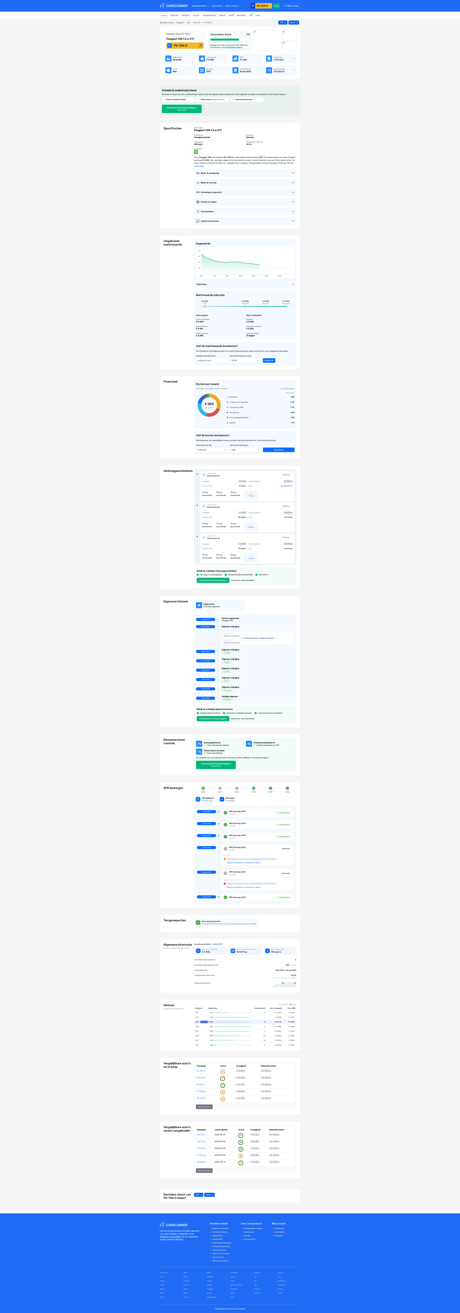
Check (276, 6)
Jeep (232, 1281)
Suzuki (280, 1293)
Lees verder (199, 166)
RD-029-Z (201, 1077)
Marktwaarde (186, 15)
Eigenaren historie (220, 1228)
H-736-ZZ (201, 1155)
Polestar (233, 1289)
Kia (255, 1281)
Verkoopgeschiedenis (209, 15)
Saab (162, 1293)
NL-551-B (201, 1071)
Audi (185, 1273)
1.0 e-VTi (196, 23)
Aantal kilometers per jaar (240, 356)
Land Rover (282, 1281)
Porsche (257, 1289)
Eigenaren (222, 15)
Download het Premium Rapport (182, 108)
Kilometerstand (241, 15)
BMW (209, 1273)
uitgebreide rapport (233, 47)
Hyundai (186, 1281)
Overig (258, 15)
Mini (255, 1285)
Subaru (256, 1293)
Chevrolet (234, 1273)
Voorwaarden (249, 1239)
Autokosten (217, 1239)
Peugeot (180, 23)
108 (188, 23)
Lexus (162, 1285)
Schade (231, 15)
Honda (162, 1281)
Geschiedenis (207, 211)
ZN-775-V (201, 1134)
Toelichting (201, 284)
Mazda (209, 1285)
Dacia (185, 1277)
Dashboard (279, 1228)
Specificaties (174, 15)
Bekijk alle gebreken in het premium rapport (244, 863)
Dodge (233, 1277)
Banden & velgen (209, 202)
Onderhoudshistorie (221, 1246)
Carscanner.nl (233, 1309)
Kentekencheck (199, 6)
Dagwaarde (217, 1235)
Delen (292, 22)
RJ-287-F (201, 1084)
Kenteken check (166, 23)
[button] (261, 417)
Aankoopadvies (219, 1250)
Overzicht (164, 15)
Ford (279, 1277)
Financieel (196, 15)
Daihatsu (210, 1277)
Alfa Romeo (164, 1273)
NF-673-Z (201, 1098)
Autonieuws (217, 6)
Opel (185, 1289)
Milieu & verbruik (208, 183)
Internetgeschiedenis (221, 1243)
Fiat (255, 1277)
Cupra (162, 1277)
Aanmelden (279, 1232)
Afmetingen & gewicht (211, 192)
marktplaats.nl (287, 486)
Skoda (209, 1293)
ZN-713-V (201, 1141)
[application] (245, 262)
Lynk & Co (187, 1285)
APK (250, 15)
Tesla (162, 1297)
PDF (281, 22)
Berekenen (269, 360)
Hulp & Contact (232, 6)
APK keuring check (221, 1253)
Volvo (233, 1297)
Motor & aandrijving (210, 173)
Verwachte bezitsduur (239, 445)
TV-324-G (201, 1148)
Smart (233, 1293)
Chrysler (257, 1273)
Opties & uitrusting (209, 221)
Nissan (162, 1289)
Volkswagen (211, 1297)
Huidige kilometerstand (206, 356)
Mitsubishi (281, 1285)
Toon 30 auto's (204, 1107)
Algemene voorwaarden (170, 1236)
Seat (185, 1293)
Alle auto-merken (220, 1261)
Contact (246, 1235)
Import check (218, 1257)
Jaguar (209, 1281)
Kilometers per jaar (204, 445)
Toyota (186, 1297)
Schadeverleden (219, 1232)
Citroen (280, 1273)
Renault (280, 1289)
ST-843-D (201, 1091)
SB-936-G (201, 1162)
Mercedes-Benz (236, 1285)
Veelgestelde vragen (252, 1228)
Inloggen (278, 1235)
